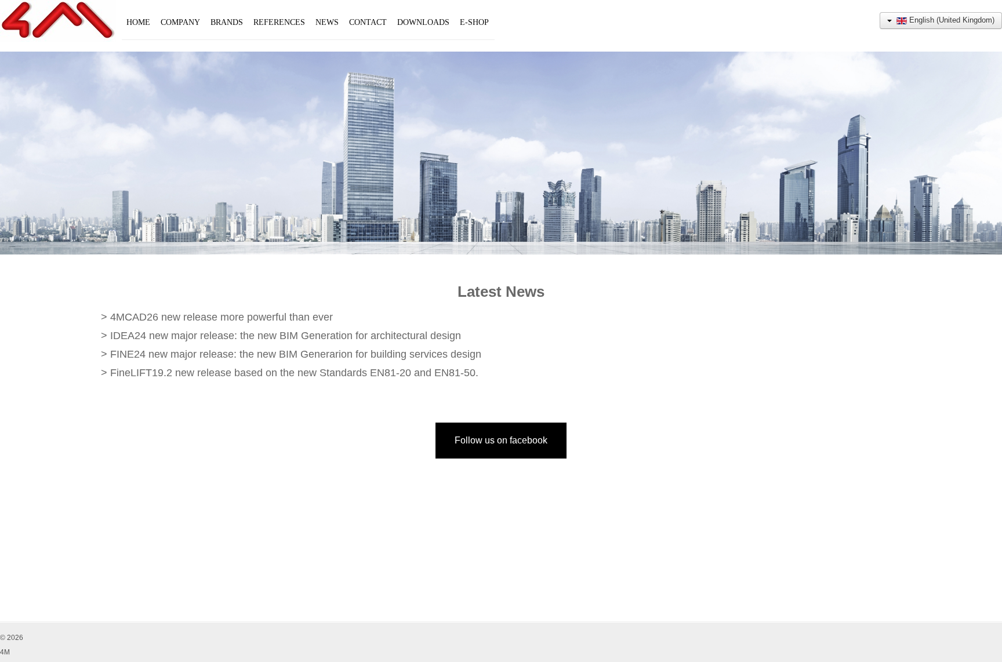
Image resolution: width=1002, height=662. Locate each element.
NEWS (327, 22)
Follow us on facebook (501, 440)
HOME (138, 22)
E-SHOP (474, 22)
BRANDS (226, 22)
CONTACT (368, 22)
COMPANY (180, 22)
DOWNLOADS (423, 22)
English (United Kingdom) (950, 20)
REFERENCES (279, 22)
